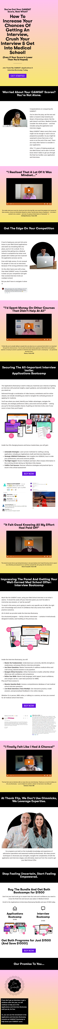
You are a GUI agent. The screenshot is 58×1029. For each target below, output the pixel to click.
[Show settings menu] (47, 204)
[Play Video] (7, 204)
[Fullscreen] (50, 204)
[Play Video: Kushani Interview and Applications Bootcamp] (29, 762)
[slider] (27, 204)
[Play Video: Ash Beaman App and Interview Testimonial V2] (29, 190)
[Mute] (44, 204)
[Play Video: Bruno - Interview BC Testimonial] (29, 543)
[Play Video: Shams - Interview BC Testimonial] (29, 326)
